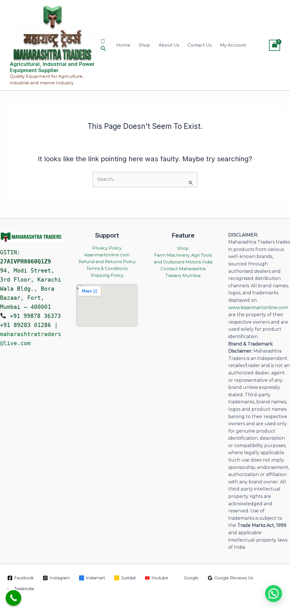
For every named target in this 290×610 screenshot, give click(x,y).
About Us (169, 45)
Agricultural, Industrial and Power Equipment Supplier (52, 67)
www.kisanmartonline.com (258, 307)
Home (123, 45)
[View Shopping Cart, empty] (274, 45)
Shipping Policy (107, 275)
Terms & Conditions (106, 268)
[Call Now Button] (13, 598)
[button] (103, 45)
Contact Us (199, 45)
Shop (144, 45)
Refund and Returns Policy (107, 261)
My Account (233, 45)
